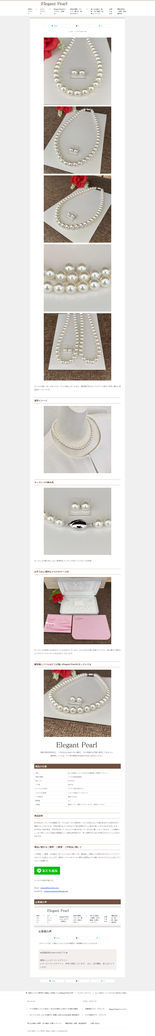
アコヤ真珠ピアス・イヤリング (95, 1015)
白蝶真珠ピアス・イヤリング (94, 1009)
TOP (50, 993)
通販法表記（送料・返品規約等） (121, 11)
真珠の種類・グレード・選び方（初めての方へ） (76, 11)
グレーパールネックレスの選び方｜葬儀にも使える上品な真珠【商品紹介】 (55, 1015)
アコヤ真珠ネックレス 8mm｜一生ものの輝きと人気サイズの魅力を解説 (54, 1009)
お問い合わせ (110, 11)
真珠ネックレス (30, 11)
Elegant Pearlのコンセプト (118, 1009)
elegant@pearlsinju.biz (49, 888)
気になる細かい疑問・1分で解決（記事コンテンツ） (97, 11)
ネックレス (31, 1001)
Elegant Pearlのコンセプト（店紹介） (60, 11)
